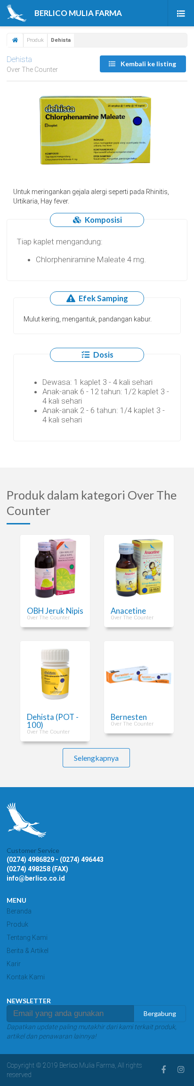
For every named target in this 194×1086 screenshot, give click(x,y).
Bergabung (160, 1013)
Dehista (19, 59)
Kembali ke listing (147, 64)
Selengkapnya (96, 757)
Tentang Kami (27, 937)
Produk (35, 40)
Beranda (19, 911)
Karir (14, 964)
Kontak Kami (26, 977)
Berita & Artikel (27, 950)
